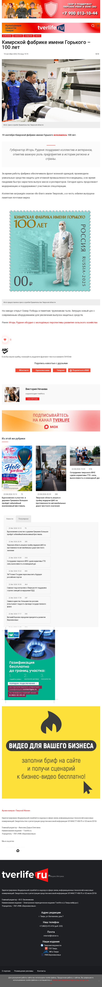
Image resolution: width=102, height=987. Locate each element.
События (28, 36)
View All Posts (32, 399)
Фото (37, 36)
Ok (51, 983)
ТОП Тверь (52, 949)
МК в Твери (54, 952)
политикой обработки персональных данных (70, 980)
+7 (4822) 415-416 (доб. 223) (51, 926)
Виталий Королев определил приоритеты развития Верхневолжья (26, 618)
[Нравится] (5, 340)
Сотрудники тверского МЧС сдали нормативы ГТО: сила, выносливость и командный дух (85, 475)
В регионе (7, 36)
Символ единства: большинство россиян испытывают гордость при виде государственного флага (26, 604)
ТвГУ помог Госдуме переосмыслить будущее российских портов (24, 575)
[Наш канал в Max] (18, 851)
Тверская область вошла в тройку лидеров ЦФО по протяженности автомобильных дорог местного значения (26, 548)
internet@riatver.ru (51, 936)
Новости (18, 36)
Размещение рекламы (23, 971)
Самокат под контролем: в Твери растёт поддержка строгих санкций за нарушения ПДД (27, 589)
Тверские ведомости (52, 945)
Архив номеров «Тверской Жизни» (16, 811)
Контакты (41, 971)
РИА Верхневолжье (53, 955)
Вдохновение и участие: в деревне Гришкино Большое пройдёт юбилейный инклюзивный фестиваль (27, 532)
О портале (6, 971)
